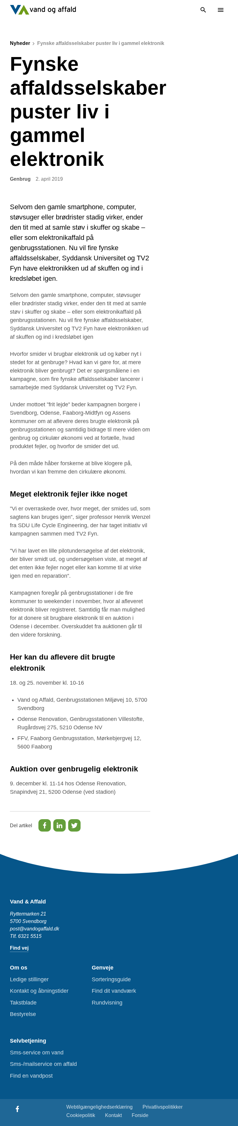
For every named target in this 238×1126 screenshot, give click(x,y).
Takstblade (23, 1003)
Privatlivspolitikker (163, 1107)
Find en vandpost (31, 1076)
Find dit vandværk (114, 991)
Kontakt (113, 1115)
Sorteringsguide (111, 979)
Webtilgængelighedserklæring (99, 1107)
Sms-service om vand (37, 1052)
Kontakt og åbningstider (39, 991)
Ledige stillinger (29, 979)
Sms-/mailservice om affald (43, 1064)
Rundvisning (107, 1003)
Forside (140, 1115)
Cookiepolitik (80, 1115)
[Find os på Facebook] (17, 1109)
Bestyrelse (23, 1014)
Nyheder (20, 43)
